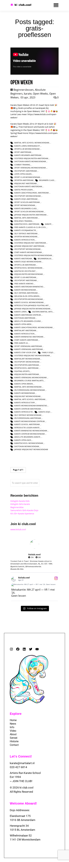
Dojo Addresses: (20, 810)
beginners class (46, 180)
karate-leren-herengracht (27, 146)
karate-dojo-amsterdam (25, 199)
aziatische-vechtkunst (24, 271)
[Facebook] (17, 649)
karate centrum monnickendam (29, 434)
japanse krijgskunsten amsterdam (30, 214)
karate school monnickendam (28, 302)
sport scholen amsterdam (27, 202)
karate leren (20, 311)
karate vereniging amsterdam (28, 349)
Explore (16, 713)
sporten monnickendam (25, 236)
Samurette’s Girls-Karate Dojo (24, 510)
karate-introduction (24, 240)
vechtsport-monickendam (26, 362)
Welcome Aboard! (23, 803)
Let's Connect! (21, 756)
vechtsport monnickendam (27, 249)
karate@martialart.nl (22, 763)
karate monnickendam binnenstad (30, 405)
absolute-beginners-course (27, 321)
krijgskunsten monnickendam (28, 274)
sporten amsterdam (23, 180)
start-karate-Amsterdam (26, 340)
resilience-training (23, 221)
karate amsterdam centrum (27, 315)
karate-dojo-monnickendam (27, 261)
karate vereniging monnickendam (30, 377)
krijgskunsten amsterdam (26, 374)
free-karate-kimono (23, 283)
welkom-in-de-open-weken (26, 296)
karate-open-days (22, 440)
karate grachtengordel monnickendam (33, 327)
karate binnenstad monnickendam (30, 430)
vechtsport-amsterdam (25, 171)
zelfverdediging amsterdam (27, 418)
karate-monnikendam (24, 393)
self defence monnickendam (27, 415)
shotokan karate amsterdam (28, 186)
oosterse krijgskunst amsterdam (30, 243)
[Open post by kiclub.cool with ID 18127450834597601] (34, 585)
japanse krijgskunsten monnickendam (32, 308)
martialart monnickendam (27, 358)
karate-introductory (24, 402)
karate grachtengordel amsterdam (31, 193)
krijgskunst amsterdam (25, 183)
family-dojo (47, 352)
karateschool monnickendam (28, 443)
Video (13, 730)
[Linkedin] (24, 649)
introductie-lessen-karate (26, 427)
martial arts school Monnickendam (31, 142)
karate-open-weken (23, 384)
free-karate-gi (21, 343)
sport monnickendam (24, 205)
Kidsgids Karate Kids (20, 501)
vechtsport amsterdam (25, 280)
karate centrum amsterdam (27, 409)
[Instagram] (11, 649)
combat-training (22, 164)
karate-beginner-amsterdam (27, 155)
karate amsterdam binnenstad (28, 286)
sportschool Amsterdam (26, 368)
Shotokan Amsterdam (24, 318)
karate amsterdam (23, 258)
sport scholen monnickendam (28, 211)
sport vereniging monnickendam (30, 167)
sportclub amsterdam (25, 265)
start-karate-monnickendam (28, 252)
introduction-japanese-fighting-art (31, 305)
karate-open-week (22, 324)
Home (13, 720)
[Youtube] (37, 649)
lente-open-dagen (22, 174)
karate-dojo (44, 412)
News (13, 723)
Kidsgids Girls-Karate (20, 504)
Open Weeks (40, 93)
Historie (14, 741)
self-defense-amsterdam (26, 293)
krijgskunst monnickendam (27, 396)
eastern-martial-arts (42, 311)
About (13, 734)
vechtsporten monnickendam (28, 299)
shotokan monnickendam (26, 446)
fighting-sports (22, 371)
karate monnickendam (25, 290)
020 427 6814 (18, 767)
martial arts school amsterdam (29, 399)
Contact (14, 744)
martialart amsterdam (25, 330)
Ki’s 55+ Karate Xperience (22, 513)
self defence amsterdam (25, 233)
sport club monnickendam (27, 177)
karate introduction (24, 333)
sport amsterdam (22, 152)
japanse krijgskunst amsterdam (29, 246)
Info (12, 727)
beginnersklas (44, 258)
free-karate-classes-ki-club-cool (30, 227)
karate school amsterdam (27, 424)
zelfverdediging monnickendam (29, 390)
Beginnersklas (17, 507)
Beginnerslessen (24, 89)
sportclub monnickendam (26, 149)
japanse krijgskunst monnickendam (31, 449)
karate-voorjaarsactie (25, 230)
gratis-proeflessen (23, 189)
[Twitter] (30, 649)
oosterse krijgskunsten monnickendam (33, 255)
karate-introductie (23, 412)
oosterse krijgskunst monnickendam (32, 355)
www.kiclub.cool (18, 529)
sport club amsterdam (25, 277)
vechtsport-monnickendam (27, 196)
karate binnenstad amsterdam (28, 336)
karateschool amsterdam (26, 224)
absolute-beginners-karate (27, 437)
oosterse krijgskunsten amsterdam (31, 158)
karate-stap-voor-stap (25, 352)
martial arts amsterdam (26, 218)
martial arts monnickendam (27, 387)
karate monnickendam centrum (29, 421)
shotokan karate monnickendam (30, 161)
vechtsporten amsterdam (26, 365)
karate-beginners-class (25, 208)
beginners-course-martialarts (28, 380)
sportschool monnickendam (28, 268)
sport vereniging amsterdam (28, 346)
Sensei (13, 737)
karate (28, 93)
